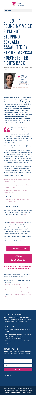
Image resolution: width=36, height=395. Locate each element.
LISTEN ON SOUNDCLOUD (18, 258)
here (24, 214)
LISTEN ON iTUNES (18, 249)
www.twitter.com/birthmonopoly (20, 292)
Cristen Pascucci (10, 67)
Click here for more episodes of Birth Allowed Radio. (18, 267)
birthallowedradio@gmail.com (15, 284)
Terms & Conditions (16, 392)
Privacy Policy (27, 392)
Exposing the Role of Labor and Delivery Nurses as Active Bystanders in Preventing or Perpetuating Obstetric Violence (18, 336)
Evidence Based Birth (17, 223)
